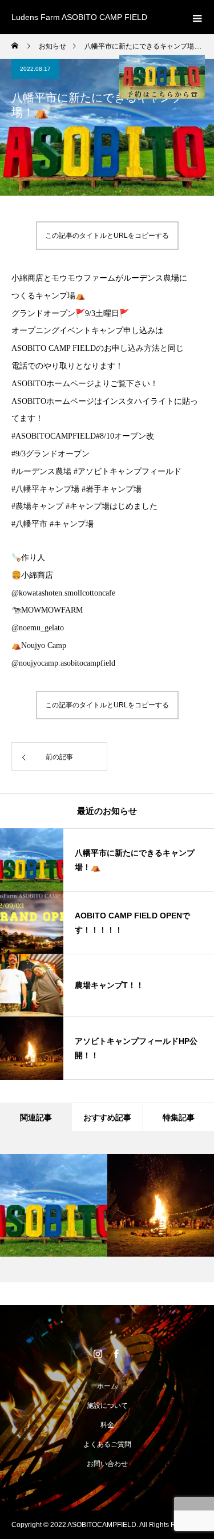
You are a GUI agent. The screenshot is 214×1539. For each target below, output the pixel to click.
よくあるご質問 (107, 1444)
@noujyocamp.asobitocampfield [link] (63, 663)
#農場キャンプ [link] (38, 506)
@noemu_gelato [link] (37, 627)
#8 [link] (100, 436)
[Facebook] (116, 1353)
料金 (107, 1425)
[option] (53, 1205)
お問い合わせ (107, 1464)
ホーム (107, 1386)
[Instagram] (98, 1353)
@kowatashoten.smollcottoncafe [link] (63, 593)
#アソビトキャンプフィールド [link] (127, 471)
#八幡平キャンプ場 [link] (46, 489)
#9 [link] (15, 453)
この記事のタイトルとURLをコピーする (107, 236)
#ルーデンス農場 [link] (42, 471)
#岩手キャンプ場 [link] (112, 489)
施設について (107, 1406)
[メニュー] (197, 17)
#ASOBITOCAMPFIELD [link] (53, 436)
